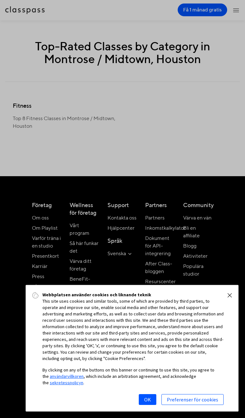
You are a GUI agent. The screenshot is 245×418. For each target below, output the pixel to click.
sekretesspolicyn (66, 383)
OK (147, 399)
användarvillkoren (67, 376)
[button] (229, 295)
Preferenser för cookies (192, 399)
